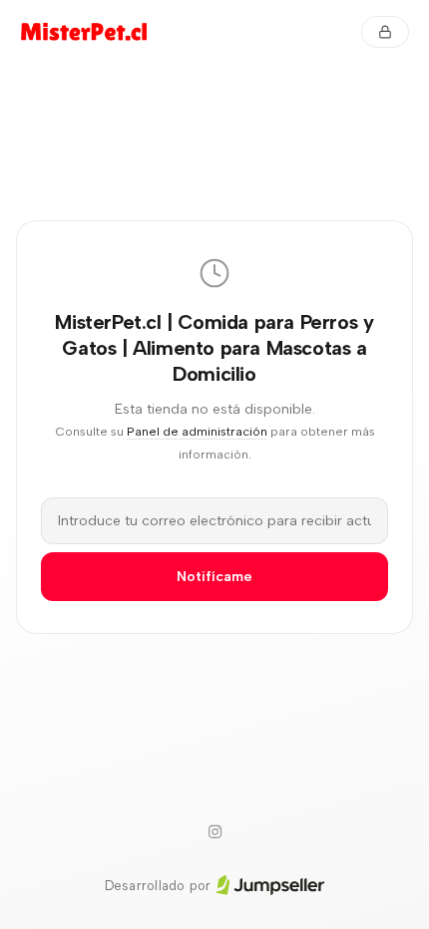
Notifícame (214, 576)
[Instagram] (214, 832)
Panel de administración (197, 431)
